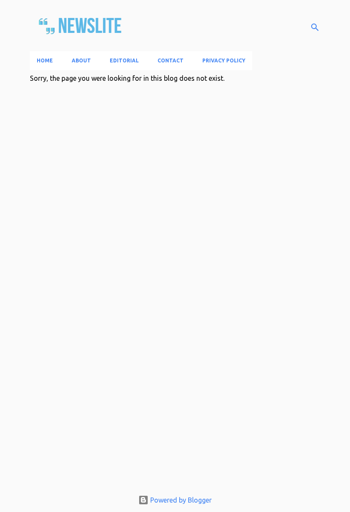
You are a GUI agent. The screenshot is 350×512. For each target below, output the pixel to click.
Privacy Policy (223, 60)
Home (45, 60)
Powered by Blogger (180, 500)
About (81, 60)
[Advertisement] (175, 424)
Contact (171, 60)
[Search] (315, 27)
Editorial (124, 60)
